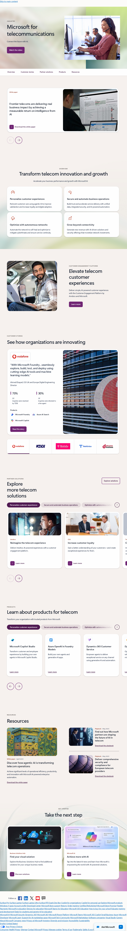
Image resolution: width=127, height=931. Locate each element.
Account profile (20, 905)
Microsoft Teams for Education (56, 908)
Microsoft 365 (42, 914)
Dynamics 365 (31, 914)
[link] (11, 73)
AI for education (45, 911)
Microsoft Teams (76, 914)
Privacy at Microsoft (34, 920)
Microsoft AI (5, 914)
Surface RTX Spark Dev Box (50, 902)
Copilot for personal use (90, 902)
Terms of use (67, 929)
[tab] (23, 504)
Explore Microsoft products (112, 902)
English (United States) (9, 923)
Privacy (46, 929)
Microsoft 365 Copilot (92, 914)
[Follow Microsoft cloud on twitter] (32, 898)
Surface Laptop (16, 902)
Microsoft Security (17, 914)
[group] (63, 110)
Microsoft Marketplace (79, 917)
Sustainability (84, 920)
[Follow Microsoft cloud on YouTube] (38, 898)
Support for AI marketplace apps (35, 917)
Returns (64, 905)
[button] (16, 50)
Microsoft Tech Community (59, 917)
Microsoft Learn (15, 917)
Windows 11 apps (7, 905)
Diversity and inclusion (59, 920)
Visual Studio (111, 917)
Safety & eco (88, 929)
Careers (119, 917)
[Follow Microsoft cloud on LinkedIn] (26, 898)
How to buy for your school (100, 908)
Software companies (97, 917)
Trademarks (77, 929)
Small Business (107, 914)
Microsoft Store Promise (106, 905)
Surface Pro (4, 902)
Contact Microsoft (35, 929)
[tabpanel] (63, 546)
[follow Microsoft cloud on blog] (44, 898)
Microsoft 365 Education (79, 908)
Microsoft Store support (50, 905)
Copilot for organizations (71, 902)
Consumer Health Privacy (10, 929)
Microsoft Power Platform (59, 914)
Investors (46, 920)
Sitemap (24, 929)
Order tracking (73, 905)
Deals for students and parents (27, 911)
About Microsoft (6, 920)
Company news (19, 920)
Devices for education (35, 908)
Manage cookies (55, 929)
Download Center (34, 905)
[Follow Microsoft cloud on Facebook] (20, 898)
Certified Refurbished (88, 905)
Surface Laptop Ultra (30, 902)
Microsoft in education (17, 908)
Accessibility (74, 920)
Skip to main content (9, 1)
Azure (116, 914)
